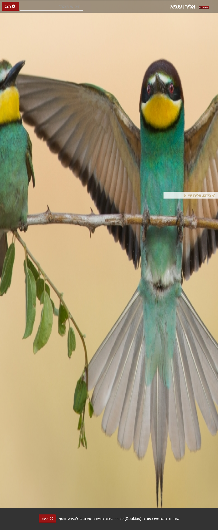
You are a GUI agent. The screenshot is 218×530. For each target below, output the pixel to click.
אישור (45, 518)
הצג (8, 6)
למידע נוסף (68, 518)
